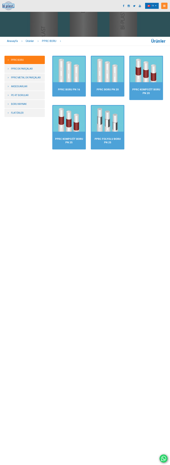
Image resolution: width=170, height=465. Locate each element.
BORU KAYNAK (19, 104)
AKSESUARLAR (19, 86)
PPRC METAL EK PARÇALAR (26, 77)
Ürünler (30, 41)
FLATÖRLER (17, 113)
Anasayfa (12, 41)
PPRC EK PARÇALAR (22, 68)
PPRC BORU (49, 41)
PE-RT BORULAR (20, 95)
